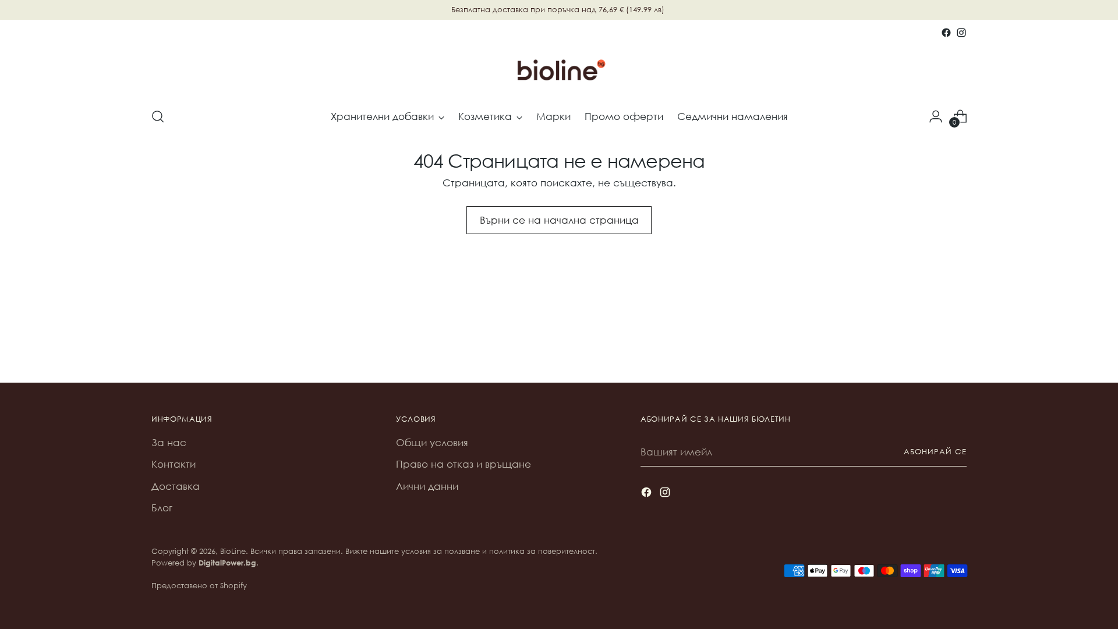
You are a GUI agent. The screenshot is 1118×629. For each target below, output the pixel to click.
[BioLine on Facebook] (946, 32)
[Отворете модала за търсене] (157, 116)
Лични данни (427, 486)
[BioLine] (559, 69)
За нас (168, 442)
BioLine (233, 551)
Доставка (175, 486)
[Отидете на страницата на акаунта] (935, 116)
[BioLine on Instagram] (961, 32)
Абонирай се (935, 452)
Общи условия (432, 442)
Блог (161, 507)
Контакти (173, 464)
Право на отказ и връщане (463, 464)
